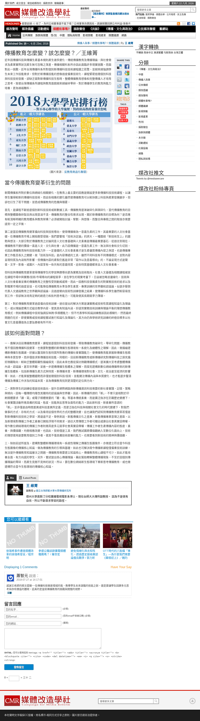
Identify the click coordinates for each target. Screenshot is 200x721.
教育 (123, 116)
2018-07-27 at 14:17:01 (29, 579)
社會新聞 (141, 18)
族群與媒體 (41, 35)
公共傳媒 (27, 35)
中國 (62, 35)
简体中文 (148, 52)
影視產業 (101, 35)
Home (16, 35)
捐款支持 (48, 3)
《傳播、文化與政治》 (119, 28)
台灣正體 (178, 52)
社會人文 (123, 120)
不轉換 (139, 52)
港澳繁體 (158, 52)
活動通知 (43, 28)
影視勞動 (88, 35)
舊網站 (163, 28)
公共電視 (171, 14)
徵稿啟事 (59, 3)
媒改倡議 (28, 28)
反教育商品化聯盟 (75, 172)
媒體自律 (160, 14)
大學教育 (123, 112)
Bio (12, 477)
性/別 (54, 35)
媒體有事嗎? (61, 28)
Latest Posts (29, 477)
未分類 (142, 137)
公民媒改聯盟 (146, 28)
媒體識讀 (114, 35)
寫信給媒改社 (34, 3)
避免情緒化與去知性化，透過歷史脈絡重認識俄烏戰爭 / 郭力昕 (84, 554)
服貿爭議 (150, 14)
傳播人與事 (83, 43)
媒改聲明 (96, 11)
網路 (124, 35)
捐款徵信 (151, 18)
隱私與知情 (73, 35)
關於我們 (9, 3)
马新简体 (168, 52)
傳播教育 (123, 108)
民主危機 (181, 14)
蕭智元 (22, 576)
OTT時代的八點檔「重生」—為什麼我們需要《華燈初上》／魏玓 (116, 554)
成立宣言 (21, 3)
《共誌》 (95, 28)
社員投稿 (143, 148)
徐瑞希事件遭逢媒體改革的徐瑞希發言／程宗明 (20, 554)
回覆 (9, 593)
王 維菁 (129, 43)
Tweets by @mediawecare (150, 178)
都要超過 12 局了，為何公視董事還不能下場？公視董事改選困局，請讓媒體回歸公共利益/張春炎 (76, 23)
